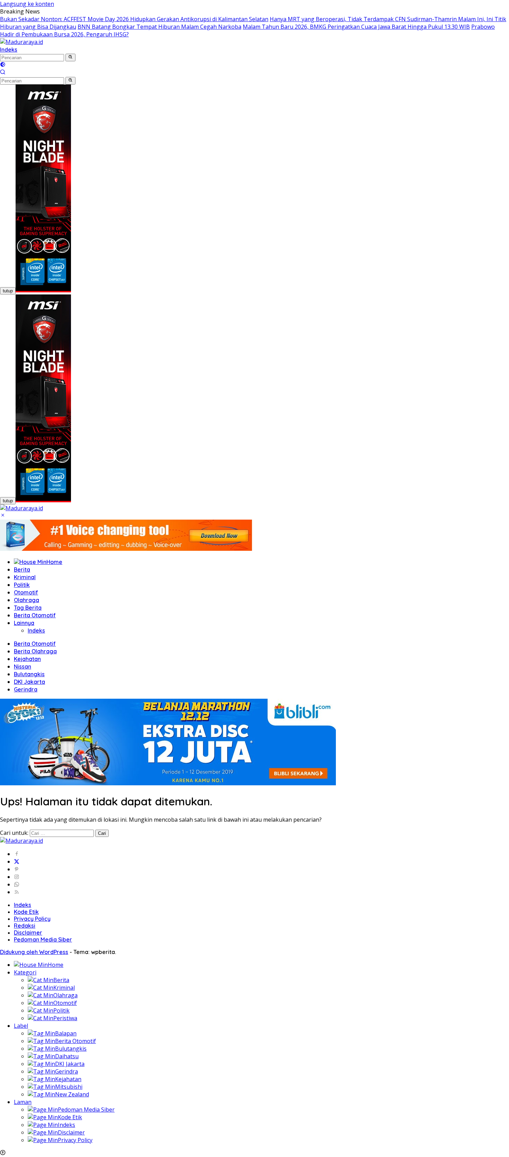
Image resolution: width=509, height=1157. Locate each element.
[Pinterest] (16, 869)
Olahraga (26, 600)
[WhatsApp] (16, 884)
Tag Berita (28, 607)
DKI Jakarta (29, 681)
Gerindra (25, 689)
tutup (8, 290)
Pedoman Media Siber (43, 939)
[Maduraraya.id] (21, 42)
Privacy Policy (32, 918)
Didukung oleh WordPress (34, 951)
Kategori (25, 972)
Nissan (22, 666)
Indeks (8, 49)
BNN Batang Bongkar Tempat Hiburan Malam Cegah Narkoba (159, 26)
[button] (70, 57)
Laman (23, 1102)
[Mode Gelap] (3, 65)
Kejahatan (27, 658)
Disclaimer (28, 932)
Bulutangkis (29, 674)
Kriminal (25, 577)
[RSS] (16, 892)
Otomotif (26, 592)
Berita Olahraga (35, 651)
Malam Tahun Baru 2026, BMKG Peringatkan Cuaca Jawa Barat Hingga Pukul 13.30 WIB (356, 26)
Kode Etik (26, 911)
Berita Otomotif (35, 615)
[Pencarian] (3, 73)
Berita (22, 569)
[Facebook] (16, 854)
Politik (22, 584)
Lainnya (24, 622)
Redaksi (24, 925)
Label (21, 1026)
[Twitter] (16, 861)
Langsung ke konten (27, 4)
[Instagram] (16, 877)
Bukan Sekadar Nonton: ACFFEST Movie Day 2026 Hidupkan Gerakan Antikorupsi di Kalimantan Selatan (134, 19)
